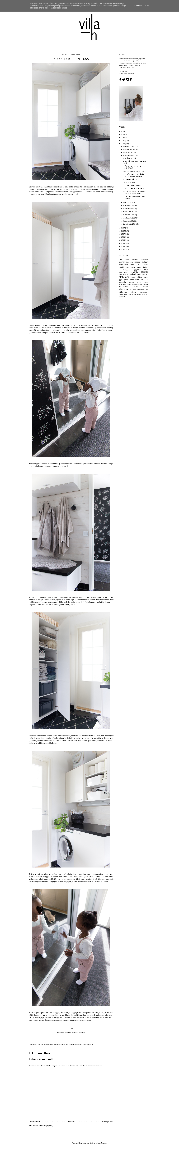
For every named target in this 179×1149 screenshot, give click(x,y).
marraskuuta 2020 (129, 149)
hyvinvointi (129, 262)
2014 (123, 243)
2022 (123, 137)
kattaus (145, 264)
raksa (129, 284)
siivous (79, 1044)
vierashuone (123, 294)
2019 (123, 228)
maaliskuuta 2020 (129, 218)
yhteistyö (122, 296)
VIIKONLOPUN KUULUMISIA (133, 171)
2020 (123, 144)
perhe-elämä (134, 280)
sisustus (123, 289)
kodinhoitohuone (59, 1044)
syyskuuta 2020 (129, 155)
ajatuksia (135, 260)
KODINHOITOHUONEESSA (133, 185)
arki (39, 1044)
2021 (123, 140)
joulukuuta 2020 (129, 146)
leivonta (134, 272)
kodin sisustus (48, 1044)
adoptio (127, 260)
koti (67, 1044)
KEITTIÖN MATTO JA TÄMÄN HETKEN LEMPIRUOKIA (133, 175)
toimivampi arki (88, 1044)
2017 (123, 234)
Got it (147, 6)
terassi (133, 290)
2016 (123, 237)
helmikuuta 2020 (129, 221)
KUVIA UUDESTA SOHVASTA (133, 189)
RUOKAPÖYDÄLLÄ (130, 179)
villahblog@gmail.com (126, 73)
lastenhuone (123, 272)
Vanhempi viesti (107, 1122)
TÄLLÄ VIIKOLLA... (130, 182)
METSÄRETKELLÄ (129, 158)
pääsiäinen (122, 284)
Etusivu (71, 1122)
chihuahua (144, 260)
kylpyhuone (137, 270)
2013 (123, 246)
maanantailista (123, 274)
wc (147, 294)
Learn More (137, 6)
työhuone (123, 292)
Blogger (103, 1143)
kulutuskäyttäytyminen (125, 270)
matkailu (145, 274)
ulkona (133, 292)
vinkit (143, 294)
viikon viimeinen (135, 294)
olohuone (124, 277)
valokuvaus (144, 292)
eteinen (122, 262)
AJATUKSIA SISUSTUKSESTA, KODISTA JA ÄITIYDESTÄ (134, 193)
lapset (146, 270)
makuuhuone (135, 274)
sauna (136, 287)
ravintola (134, 284)
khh (42, 1044)
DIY (120, 260)
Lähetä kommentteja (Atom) (43, 1125)
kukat (145, 267)
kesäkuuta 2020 (129, 208)
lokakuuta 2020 (128, 152)
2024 (123, 131)
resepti (139, 284)
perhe (126, 280)
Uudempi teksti (35, 1122)
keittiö (121, 267)
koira (133, 267)
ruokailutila (123, 287)
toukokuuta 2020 (129, 212)
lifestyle (144, 272)
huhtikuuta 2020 (129, 215)
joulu (132, 264)
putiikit (146, 282)
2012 (123, 249)
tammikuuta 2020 (129, 224)
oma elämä (137, 277)
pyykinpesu (73, 1044)
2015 (123, 240)
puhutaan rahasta (135, 282)
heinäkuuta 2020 (129, 205)
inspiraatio (123, 264)
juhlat (138, 264)
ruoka (145, 284)
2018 (123, 231)
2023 (123, 134)
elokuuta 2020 (128, 202)
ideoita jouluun (141, 262)
